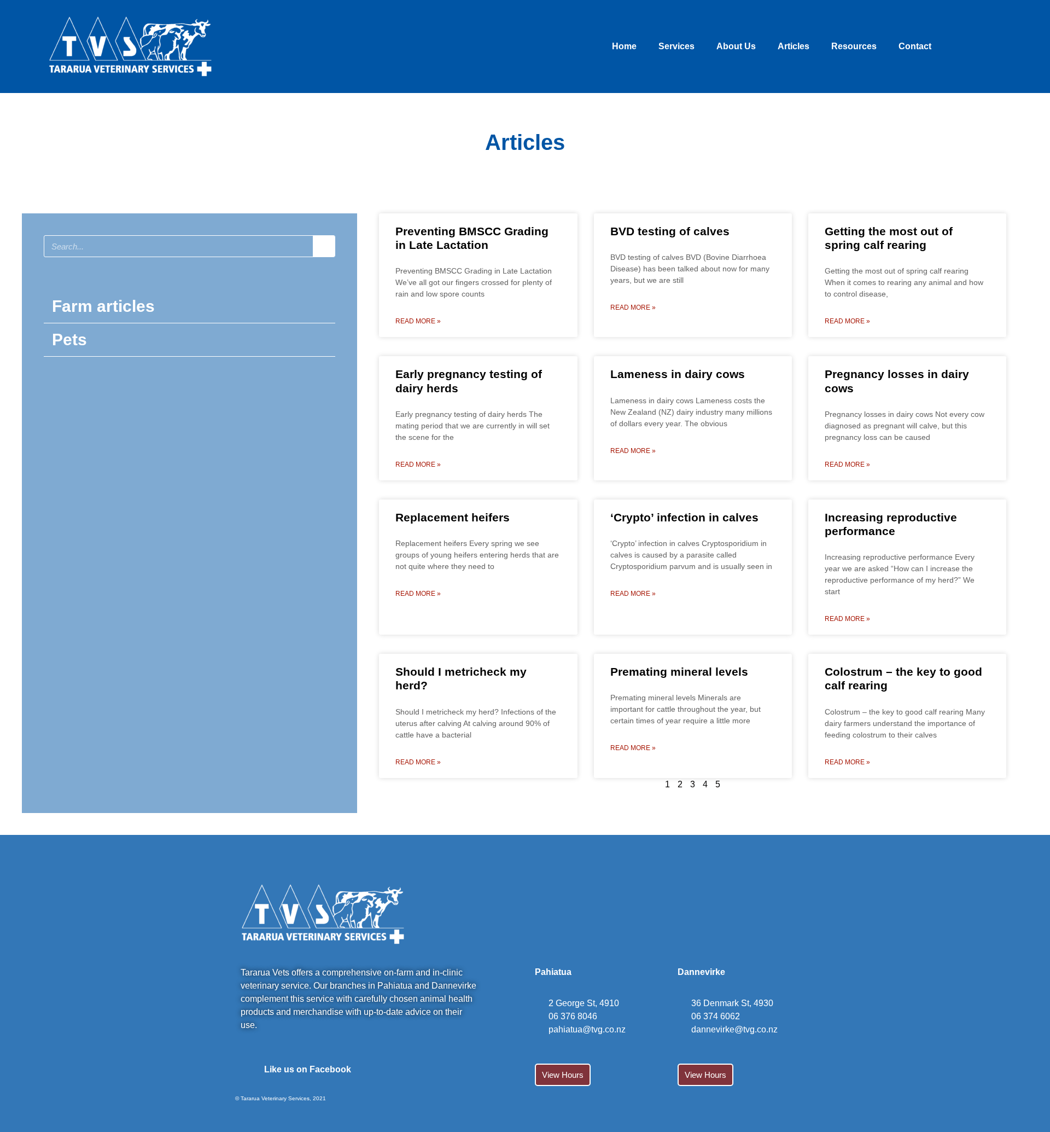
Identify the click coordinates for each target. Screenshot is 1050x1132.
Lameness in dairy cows (677, 374)
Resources (854, 46)
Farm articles (103, 306)
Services (676, 46)
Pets (69, 339)
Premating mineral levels (679, 671)
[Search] (324, 246)
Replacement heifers (452, 517)
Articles (793, 46)
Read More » (418, 321)
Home (624, 46)
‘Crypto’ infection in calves (684, 517)
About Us (736, 46)
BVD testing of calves (670, 231)
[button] (189, 306)
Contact (915, 46)
